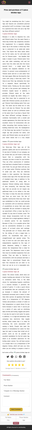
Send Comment (16, 409)
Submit (16, 423)
